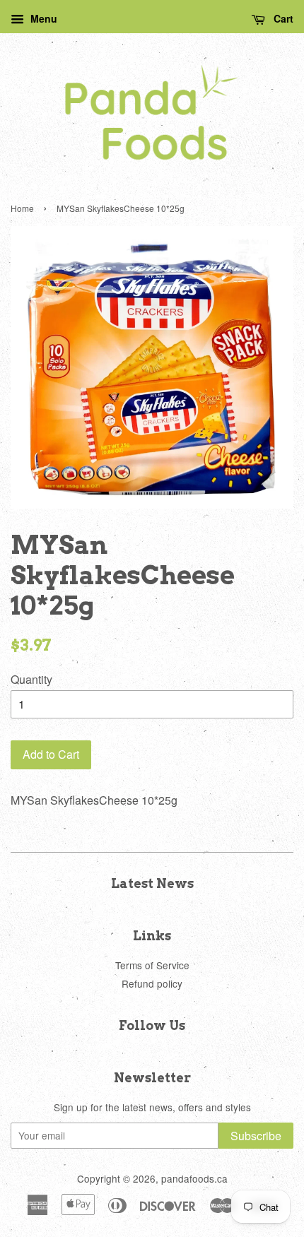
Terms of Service (152, 965)
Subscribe (255, 1135)
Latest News (152, 883)
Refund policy (152, 983)
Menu (42, 18)
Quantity (31, 679)
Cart (282, 18)
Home (22, 208)
